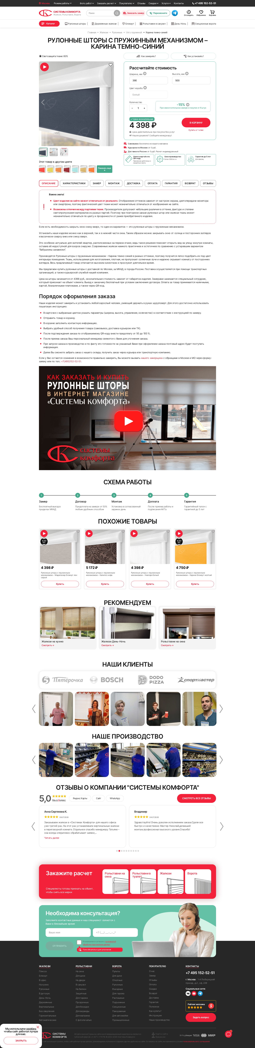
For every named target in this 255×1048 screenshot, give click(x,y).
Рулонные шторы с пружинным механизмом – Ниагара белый (145, 574)
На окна (80, 971)
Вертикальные (46, 1006)
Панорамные (119, 1011)
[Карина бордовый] (67, 169)
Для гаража (82, 997)
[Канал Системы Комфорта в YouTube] (194, 994)
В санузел (81, 984)
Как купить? (155, 1011)
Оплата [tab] (153, 183)
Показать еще (104, 169)
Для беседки (82, 1006)
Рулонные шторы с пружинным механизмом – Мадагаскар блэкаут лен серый (59, 575)
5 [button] (126, 851)
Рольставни (84, 966)
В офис (42, 980)
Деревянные (45, 1002)
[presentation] (148, 80)
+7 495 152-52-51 (200, 973)
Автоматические (47, 1020)
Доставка (154, 997)
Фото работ (86, 3)
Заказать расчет (105, 3)
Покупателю (125, 3)
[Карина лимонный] (50, 169)
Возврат (153, 993)
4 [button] (124, 851)
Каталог (50, 23)
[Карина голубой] (75, 169)
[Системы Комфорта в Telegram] (200, 994)
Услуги (165, 3)
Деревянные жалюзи (106, 23)
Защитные (81, 993)
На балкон (81, 989)
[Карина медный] (59, 169)
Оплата (152, 984)
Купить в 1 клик (196, 130)
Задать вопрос (201, 1017)
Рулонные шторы (77, 23)
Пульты (116, 971)
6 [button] (129, 851)
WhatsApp (115, 798)
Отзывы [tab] (208, 183)
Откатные (117, 980)
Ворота (117, 966)
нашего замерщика (152, 357)
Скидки (152, 3)
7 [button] (131, 851)
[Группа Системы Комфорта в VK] (188, 994)
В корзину (196, 122)
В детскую (44, 993)
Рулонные (44, 989)
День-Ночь (180, 23)
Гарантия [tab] (171, 183)
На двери (80, 980)
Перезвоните (160, 13)
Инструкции (155, 1015)
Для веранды (82, 1011)
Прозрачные (82, 1002)
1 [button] (117, 851)
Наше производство (159, 1019)
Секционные (119, 1006)
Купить (60, 583)
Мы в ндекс (59, 800)
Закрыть (21, 1040)
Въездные (117, 989)
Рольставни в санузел (154, 23)
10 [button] (138, 851)
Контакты (179, 3)
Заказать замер (135, 13)
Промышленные (120, 1020)
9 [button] (136, 851)
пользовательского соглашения (196, 1041)
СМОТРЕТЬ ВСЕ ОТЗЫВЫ (196, 798)
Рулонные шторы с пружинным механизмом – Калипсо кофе (100, 574)
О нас (152, 971)
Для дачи (80, 975)
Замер (152, 975)
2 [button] (119, 851)
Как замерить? (148, 56)
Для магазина (83, 1015)
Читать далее (51, 837)
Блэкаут (129, 23)
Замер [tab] (97, 183)
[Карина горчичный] (83, 169)
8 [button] (133, 851)
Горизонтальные (47, 1015)
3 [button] (121, 851)
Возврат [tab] (190, 183)
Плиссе (43, 971)
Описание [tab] (48, 183)
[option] (76, 103)
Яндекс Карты (80, 798)
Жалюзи (44, 966)
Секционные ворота (205, 23)
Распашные (118, 997)
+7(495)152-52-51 (71, 361)
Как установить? (196, 56)
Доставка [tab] (133, 183)
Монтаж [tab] (114, 183)
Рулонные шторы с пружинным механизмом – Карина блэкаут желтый (194, 574)
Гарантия (153, 1002)
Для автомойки (120, 1015)
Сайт (98, 798)
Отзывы (141, 3)
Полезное (154, 1006)
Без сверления (46, 1011)
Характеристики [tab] (74, 183)
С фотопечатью (84, 1020)
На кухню (44, 984)
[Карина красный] (42, 169)
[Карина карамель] (92, 169)
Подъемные (118, 1002)
